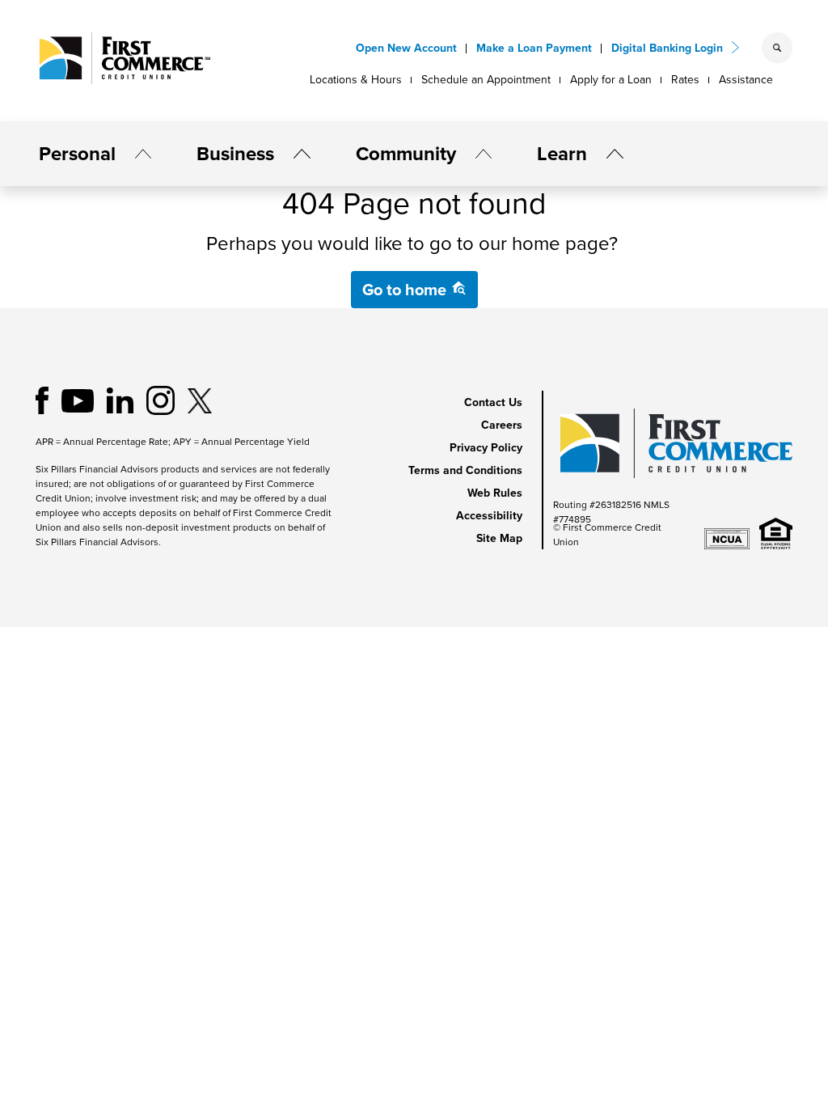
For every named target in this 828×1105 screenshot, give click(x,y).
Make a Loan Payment (534, 48)
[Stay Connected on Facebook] (42, 399)
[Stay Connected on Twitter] (200, 399)
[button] (137, 153)
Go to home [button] (406, 289)
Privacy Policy (486, 447)
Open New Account (406, 48)
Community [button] (406, 153)
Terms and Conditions (465, 470)
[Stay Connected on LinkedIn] (120, 399)
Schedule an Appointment (486, 79)
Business (235, 153)
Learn (562, 153)
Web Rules (494, 493)
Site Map (499, 538)
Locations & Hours (356, 79)
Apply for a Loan (611, 79)
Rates (685, 79)
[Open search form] (777, 47)
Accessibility (489, 515)
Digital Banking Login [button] (667, 48)
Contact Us (493, 402)
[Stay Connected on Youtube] (77, 399)
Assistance (746, 79)
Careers (501, 425)
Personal (77, 153)
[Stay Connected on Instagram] (160, 399)
